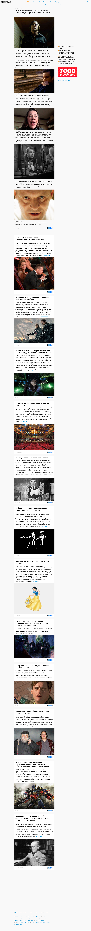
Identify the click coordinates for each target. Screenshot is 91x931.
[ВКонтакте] (51, 228)
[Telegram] (49, 228)
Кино (16, 8)
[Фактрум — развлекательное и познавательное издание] (6, 2)
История (18, 502)
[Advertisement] (24, 881)
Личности (19, 292)
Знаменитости (20, 660)
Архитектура (19, 452)
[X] (47, 228)
